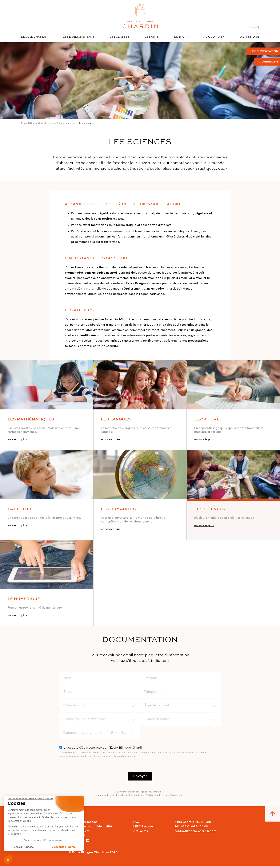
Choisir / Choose (24, 846)
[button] (8, 859)
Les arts (152, 37)
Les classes (119, 37)
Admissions (249, 37)
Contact (79, 835)
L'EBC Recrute (143, 826)
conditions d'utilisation (145, 795)
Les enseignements (78, 37)
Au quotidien (214, 37)
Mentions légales (85, 821)
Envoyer (140, 776)
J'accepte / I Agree (64, 846)
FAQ (136, 821)
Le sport (181, 37)
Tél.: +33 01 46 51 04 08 (191, 826)
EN (257, 27)
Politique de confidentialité (92, 826)
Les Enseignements (63, 123)
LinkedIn (87, 840)
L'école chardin (34, 37)
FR (250, 27)
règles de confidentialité (112, 795)
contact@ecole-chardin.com (195, 831)
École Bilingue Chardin (34, 123)
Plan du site (81, 831)
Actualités (140, 831)
